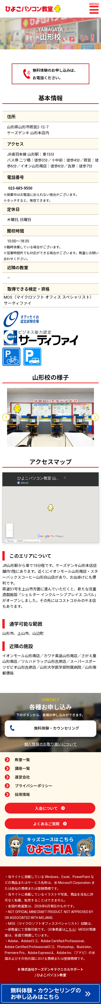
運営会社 (22, 777)
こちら (70, 929)
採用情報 (22, 794)
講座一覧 (22, 768)
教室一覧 (22, 759)
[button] (94, 10)
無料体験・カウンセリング (56, 728)
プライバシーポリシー (33, 785)
